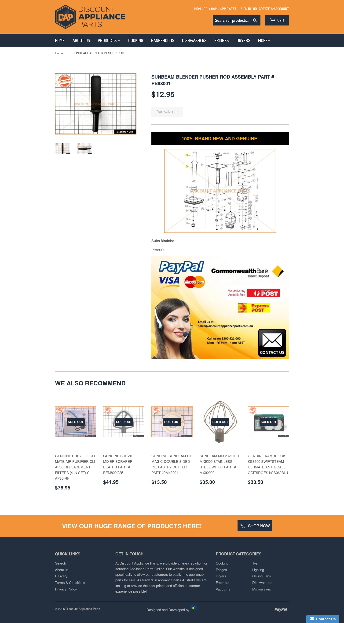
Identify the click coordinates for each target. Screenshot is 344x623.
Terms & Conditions (70, 582)
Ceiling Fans (261, 575)
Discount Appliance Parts (83, 608)
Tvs (255, 563)
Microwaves (261, 589)
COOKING (135, 40)
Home (59, 53)
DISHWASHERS (194, 40)
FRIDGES (221, 40)
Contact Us (325, 619)
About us (62, 569)
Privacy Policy (66, 589)
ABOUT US (81, 40)
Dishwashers (262, 582)
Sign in (246, 9)
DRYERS (243, 40)
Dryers (221, 575)
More (263, 40)
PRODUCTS (107, 40)
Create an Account (274, 9)
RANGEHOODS (162, 40)
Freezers (222, 582)
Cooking (222, 563)
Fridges (221, 569)
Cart (280, 20)
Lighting (258, 569)
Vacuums (223, 589)
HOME (60, 40)
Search (60, 563)
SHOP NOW (258, 526)
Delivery (61, 575)
